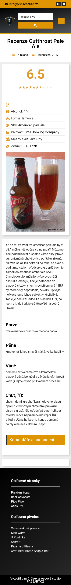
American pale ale (31, 125)
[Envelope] (64, 4)
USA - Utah (29, 146)
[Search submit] (35, 25)
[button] (61, 21)
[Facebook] (58, 4)
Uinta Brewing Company (41, 132)
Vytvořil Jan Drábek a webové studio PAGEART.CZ (35, 580)
